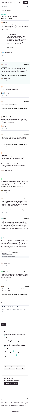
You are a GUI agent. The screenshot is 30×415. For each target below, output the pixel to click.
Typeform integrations (10, 366)
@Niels (14, 104)
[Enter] (2, 6)
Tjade (4, 218)
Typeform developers (9, 337)
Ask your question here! (11, 383)
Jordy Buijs (5, 271)
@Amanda (10, 36)
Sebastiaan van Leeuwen (9, 116)
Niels (4, 86)
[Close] (27, 398)
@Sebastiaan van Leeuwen (8, 137)
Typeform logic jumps (9, 368)
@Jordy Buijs (5, 288)
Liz (3, 64)
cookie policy (4, 406)
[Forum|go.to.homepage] (12, 3)
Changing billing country (10, 340)
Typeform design (21, 366)
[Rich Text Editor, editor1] (15, 315)
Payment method (8, 351)
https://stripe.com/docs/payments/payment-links (12, 186)
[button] (3, 2)
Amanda (5, 22)
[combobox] (15, 6)
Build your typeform (6, 10)
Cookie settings (15, 411)
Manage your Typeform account (11, 341)
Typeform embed (20, 368)
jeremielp (5, 179)
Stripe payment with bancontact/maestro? (14, 334)
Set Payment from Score (10, 355)
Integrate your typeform (9, 348)
